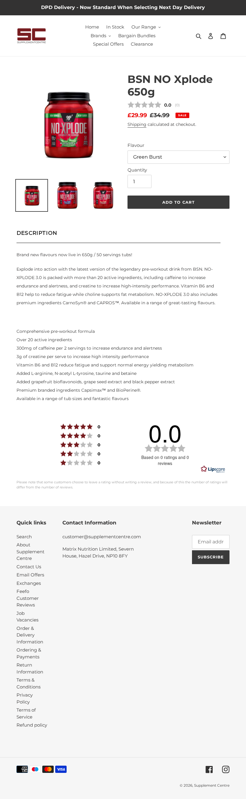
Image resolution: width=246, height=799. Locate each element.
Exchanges (28, 583)
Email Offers (30, 575)
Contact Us (28, 567)
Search (24, 536)
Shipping (137, 124)
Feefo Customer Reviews (27, 598)
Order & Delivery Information (29, 635)
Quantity (137, 170)
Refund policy (31, 725)
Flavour (136, 145)
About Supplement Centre (30, 551)
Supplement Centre (212, 785)
